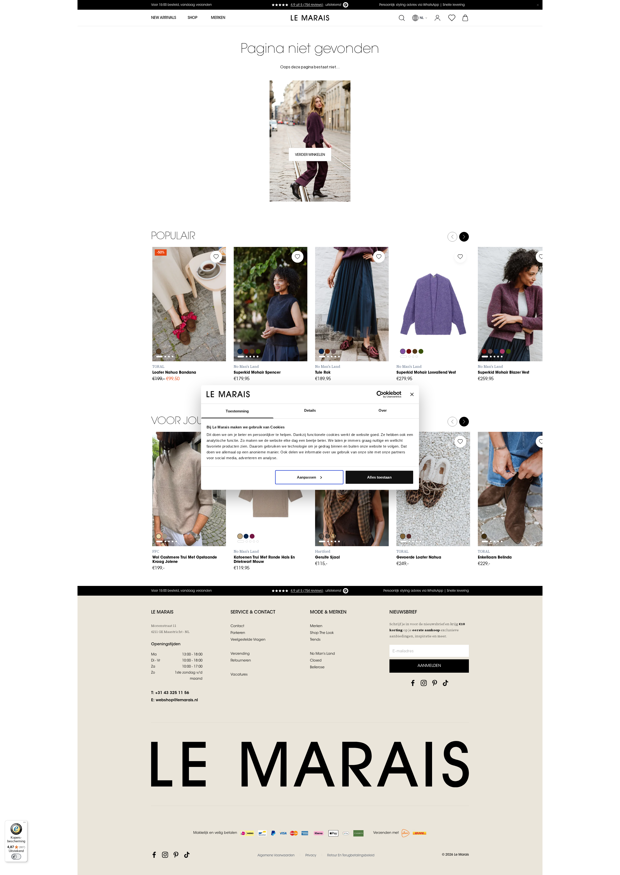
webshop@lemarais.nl (177, 700)
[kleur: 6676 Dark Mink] (334, 338)
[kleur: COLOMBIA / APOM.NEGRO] (484, 523)
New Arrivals (163, 18)
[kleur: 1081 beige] (158, 523)
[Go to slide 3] (169, 306)
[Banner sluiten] (412, 394)
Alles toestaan (379, 477)
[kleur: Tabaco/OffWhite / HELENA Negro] (402, 523)
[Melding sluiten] (537, 5)
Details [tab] (310, 410)
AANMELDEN (429, 666)
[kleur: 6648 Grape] (246, 338)
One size (328, 513)
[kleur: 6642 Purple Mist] (402, 338)
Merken (218, 18)
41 (161, 328)
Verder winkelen (310, 154)
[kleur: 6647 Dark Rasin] (252, 523)
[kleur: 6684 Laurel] (258, 338)
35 (161, 317)
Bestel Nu (352, 535)
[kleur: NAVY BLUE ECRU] (327, 523)
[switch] (16, 856)
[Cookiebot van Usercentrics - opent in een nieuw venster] (380, 394)
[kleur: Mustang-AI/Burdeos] (158, 338)
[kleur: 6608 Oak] (240, 523)
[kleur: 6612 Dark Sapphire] (240, 338)
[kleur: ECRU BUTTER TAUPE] (334, 523)
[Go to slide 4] (172, 306)
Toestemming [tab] (237, 411)
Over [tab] (383, 410)
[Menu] (24, 823)
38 (193, 317)
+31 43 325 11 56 (172, 693)
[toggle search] (401, 18)
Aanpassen (306, 477)
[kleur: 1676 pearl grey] (165, 523)
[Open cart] (465, 18)
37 (182, 317)
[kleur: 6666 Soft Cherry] (503, 338)
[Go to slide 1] (159, 306)
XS (242, 328)
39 (203, 317)
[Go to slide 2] (165, 306)
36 (171, 317)
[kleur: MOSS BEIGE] (321, 523)
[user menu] (437, 18)
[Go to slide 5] (257, 316)
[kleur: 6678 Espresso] (252, 338)
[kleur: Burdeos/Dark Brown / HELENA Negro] (409, 523)
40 (214, 317)
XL (285, 328)
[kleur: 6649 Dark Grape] (327, 338)
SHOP (192, 18)
